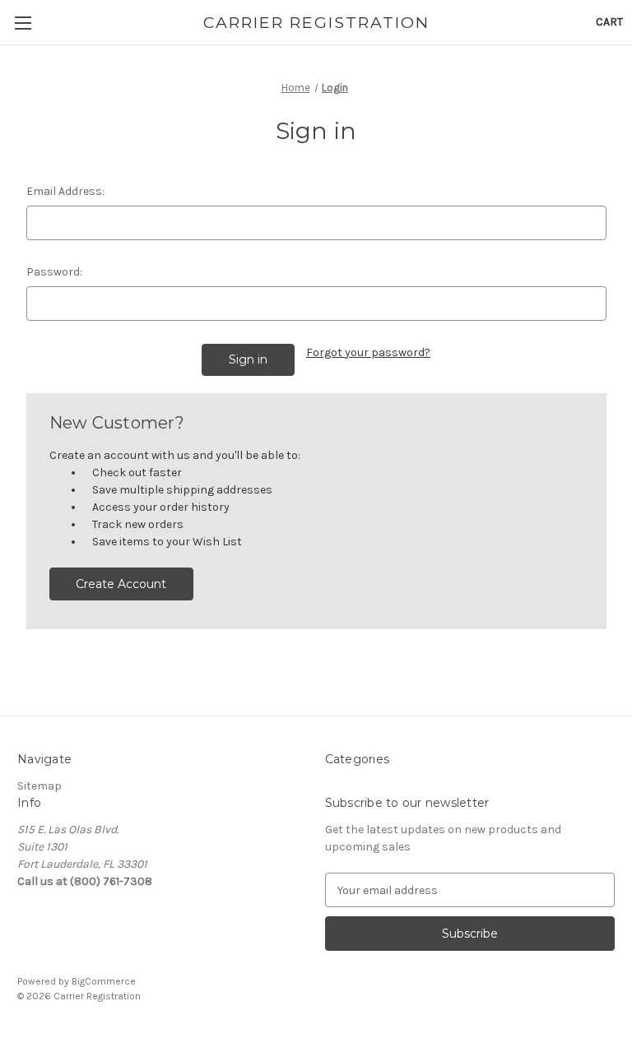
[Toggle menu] (22, 22)
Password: (54, 272)
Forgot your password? (368, 352)
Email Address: (65, 191)
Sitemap (39, 786)
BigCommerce (104, 981)
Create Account (121, 584)
